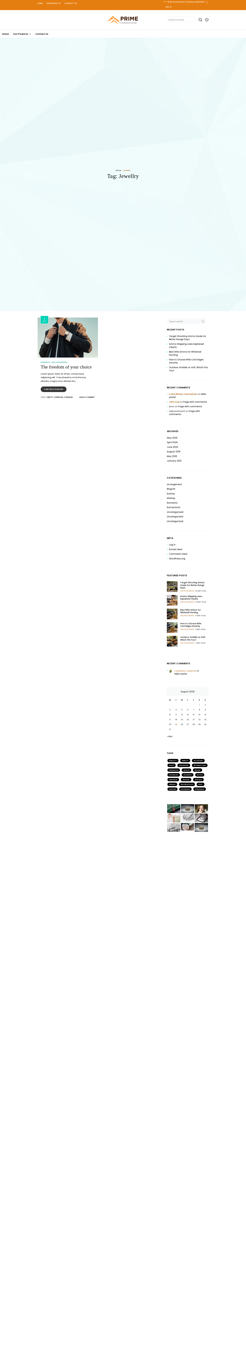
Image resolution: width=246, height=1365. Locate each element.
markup (174, 780)
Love (200, 775)
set (201, 784)
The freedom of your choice (66, 366)
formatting (200, 765)
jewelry (188, 775)
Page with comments (195, 401)
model (187, 780)
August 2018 (173, 451)
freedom (59, 397)
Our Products (53, 3)
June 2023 (172, 447)
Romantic (46, 362)
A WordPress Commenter (183, 394)
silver (173, 789)
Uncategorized (59, 362)
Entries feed (175, 549)
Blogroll (171, 488)
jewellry (69, 397)
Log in (172, 544)
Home (40, 3)
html (198, 770)
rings (173, 784)
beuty (50, 397)
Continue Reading (55, 390)
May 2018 (172, 456)
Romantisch (173, 507)
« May (169, 736)
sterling (186, 789)
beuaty (174, 761)
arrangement (174, 484)
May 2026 (172, 437)
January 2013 (174, 460)
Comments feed (178, 553)
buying (171, 493)
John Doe (174, 401)
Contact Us (70, 3)
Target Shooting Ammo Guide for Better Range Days (187, 338)
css (172, 765)
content (199, 761)
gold (187, 770)
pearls (199, 780)
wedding (200, 789)
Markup (171, 498)
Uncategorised (175, 512)
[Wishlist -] (206, 20)
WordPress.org (177, 558)
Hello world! (180, 673)
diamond (184, 765)
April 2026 (172, 442)
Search (199, 20)
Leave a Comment (87, 397)
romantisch (187, 784)
